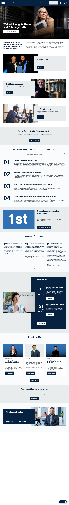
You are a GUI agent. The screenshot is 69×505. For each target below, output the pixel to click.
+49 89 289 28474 (22, 421)
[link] (13, 254)
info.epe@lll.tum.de (9, 421)
